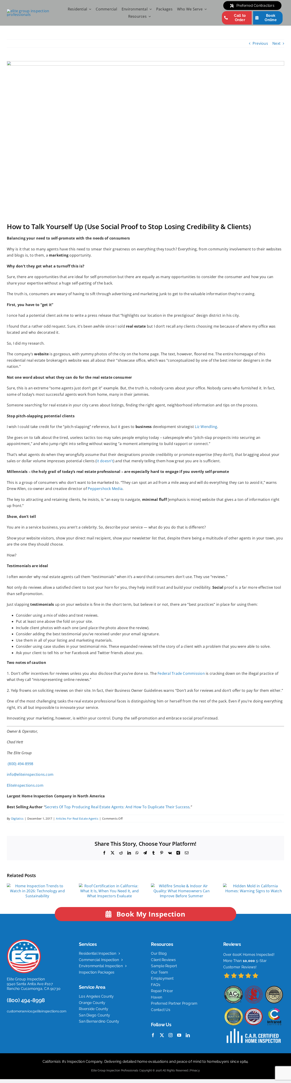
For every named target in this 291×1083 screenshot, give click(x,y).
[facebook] (153, 1035)
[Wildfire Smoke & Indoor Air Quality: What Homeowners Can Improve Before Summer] (181, 885)
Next (276, 43)
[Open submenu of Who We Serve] (205, 9)
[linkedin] (188, 1035)
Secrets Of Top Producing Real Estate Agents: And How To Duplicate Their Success (117, 806)
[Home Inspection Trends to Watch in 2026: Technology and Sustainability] (37, 885)
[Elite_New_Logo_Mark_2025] (24, 941)
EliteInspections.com (25, 785)
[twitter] (162, 1035)
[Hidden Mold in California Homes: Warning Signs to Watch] (253, 885)
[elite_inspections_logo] (33, 10)
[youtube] (179, 1035)
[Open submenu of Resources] (149, 16)
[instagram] (170, 1035)
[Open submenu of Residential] (89, 9)
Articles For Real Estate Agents (77, 818)
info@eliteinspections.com (30, 774)
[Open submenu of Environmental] (150, 9)
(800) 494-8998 (20, 763)
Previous (260, 43)
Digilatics (17, 818)
